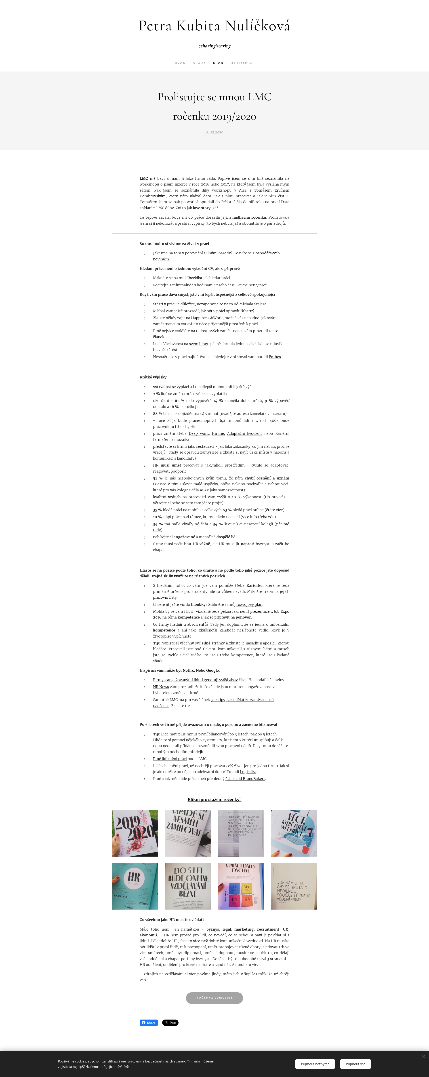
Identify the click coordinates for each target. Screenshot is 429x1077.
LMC (144, 178)
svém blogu (199, 344)
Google (212, 670)
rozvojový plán (249, 604)
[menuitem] (182, 63)
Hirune (218, 433)
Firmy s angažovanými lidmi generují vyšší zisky (195, 680)
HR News (161, 686)
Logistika (248, 771)
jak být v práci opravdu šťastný (227, 311)
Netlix (188, 670)
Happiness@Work (207, 318)
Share (151, 1022)
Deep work (199, 433)
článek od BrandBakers (245, 778)
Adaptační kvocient (244, 433)
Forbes (275, 357)
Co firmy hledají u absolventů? (180, 624)
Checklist (195, 278)
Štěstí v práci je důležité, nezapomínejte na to (193, 304)
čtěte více (274, 510)
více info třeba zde (258, 517)
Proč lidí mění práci (170, 758)
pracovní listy (165, 597)
